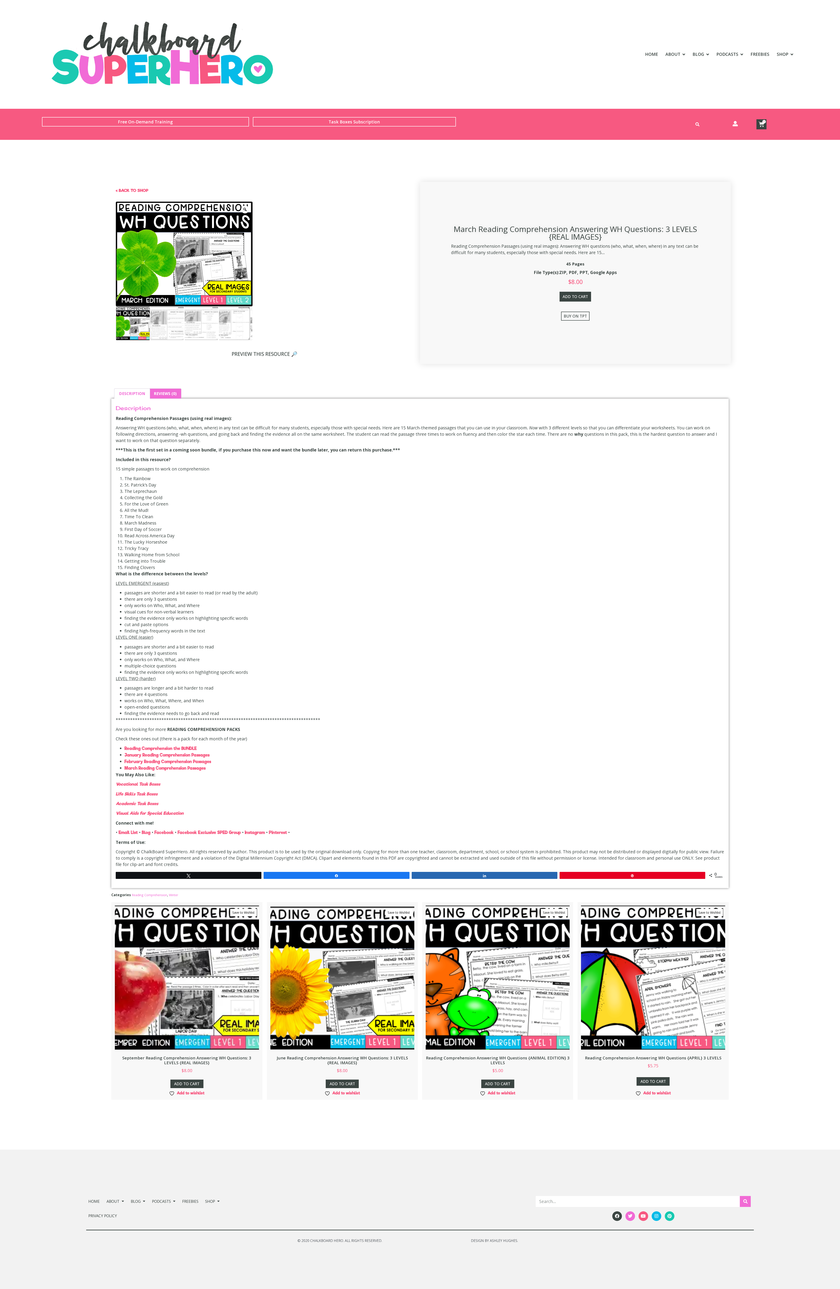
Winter (173, 895)
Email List (128, 832)
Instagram (255, 832)
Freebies (760, 54)
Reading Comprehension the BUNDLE (160, 748)
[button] (697, 124)
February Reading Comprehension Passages (167, 761)
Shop (782, 54)
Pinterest (278, 832)
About (672, 54)
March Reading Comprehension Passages (165, 768)
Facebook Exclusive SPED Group (209, 832)
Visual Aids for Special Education (150, 813)
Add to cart (575, 296)
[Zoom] (245, 209)
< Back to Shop (132, 190)
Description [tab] (132, 393)
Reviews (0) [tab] (165, 393)
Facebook (164, 832)
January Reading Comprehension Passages (167, 755)
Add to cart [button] (187, 1083)
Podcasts (727, 54)
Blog (698, 54)
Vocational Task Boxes (138, 784)
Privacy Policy (102, 1215)
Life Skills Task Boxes (137, 794)
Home (651, 54)
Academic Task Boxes (137, 803)
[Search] (745, 1201)
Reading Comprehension (149, 895)
